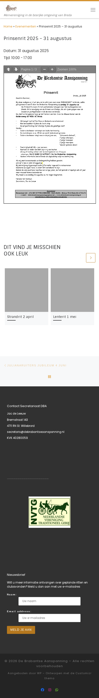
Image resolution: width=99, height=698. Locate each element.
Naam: (12, 594)
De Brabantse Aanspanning (43, 661)
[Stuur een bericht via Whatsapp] (56, 690)
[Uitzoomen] (44, 69)
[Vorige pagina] (8, 69)
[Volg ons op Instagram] (49, 690)
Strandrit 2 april (20, 317)
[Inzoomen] (52, 69)
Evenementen (25, 26)
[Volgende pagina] (16, 69)
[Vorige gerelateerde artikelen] (81, 257)
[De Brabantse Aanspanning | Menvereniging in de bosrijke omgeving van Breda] (10, 7)
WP (39, 673)
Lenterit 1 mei (64, 317)
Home (8, 26)
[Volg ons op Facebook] (42, 690)
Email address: (19, 611)
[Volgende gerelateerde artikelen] (90, 257)
